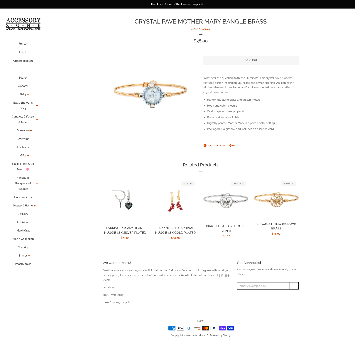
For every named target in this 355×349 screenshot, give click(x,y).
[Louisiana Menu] (31, 222)
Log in (23, 52)
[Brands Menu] (29, 256)
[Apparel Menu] (30, 86)
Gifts (23, 155)
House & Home (23, 205)
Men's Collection (23, 239)
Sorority (23, 247)
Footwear (23, 147)
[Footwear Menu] (31, 147)
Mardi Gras (23, 230)
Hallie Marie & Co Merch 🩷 (23, 166)
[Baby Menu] (28, 94)
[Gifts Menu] (28, 155)
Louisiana (23, 222)
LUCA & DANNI (200, 29)
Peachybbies (23, 264)
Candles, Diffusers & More (23, 119)
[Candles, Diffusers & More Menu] (37, 119)
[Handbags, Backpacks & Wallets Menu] (37, 183)
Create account (23, 60)
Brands (23, 255)
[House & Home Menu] (34, 206)
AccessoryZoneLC (198, 335)
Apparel (23, 86)
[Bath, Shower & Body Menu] (37, 105)
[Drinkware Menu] (31, 130)
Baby (23, 94)
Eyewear (23, 138)
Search (23, 77)
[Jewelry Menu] (30, 214)
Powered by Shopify (220, 335)
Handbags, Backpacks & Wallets (23, 183)
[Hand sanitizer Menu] (34, 197)
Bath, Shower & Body (23, 105)
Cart (25, 44)
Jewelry (23, 214)
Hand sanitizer (23, 197)
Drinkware (23, 130)
